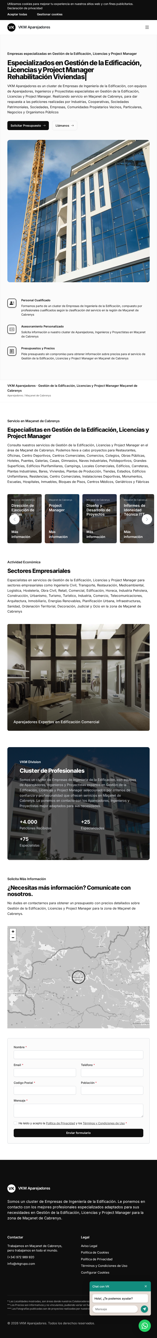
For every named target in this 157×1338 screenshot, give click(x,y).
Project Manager (57, 507)
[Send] (144, 1309)
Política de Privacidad (60, 1123)
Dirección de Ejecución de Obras (22, 509)
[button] (147, 519)
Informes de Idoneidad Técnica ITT (134, 509)
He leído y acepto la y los (73, 1123)
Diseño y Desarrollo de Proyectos (98, 509)
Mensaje (21, 1100)
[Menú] (147, 27)
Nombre (20, 1047)
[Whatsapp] (145, 1326)
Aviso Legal (89, 1246)
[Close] (146, 1286)
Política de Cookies (95, 1252)
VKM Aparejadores (33, 27)
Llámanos (62, 125)
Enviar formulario (78, 1132)
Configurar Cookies (95, 1272)
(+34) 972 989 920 (20, 1257)
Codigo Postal (24, 1082)
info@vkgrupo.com (21, 1264)
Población (89, 1082)
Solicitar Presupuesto (26, 125)
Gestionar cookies (50, 14)
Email (18, 1065)
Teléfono (88, 1065)
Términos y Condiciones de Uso (104, 1123)
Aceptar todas (17, 14)
